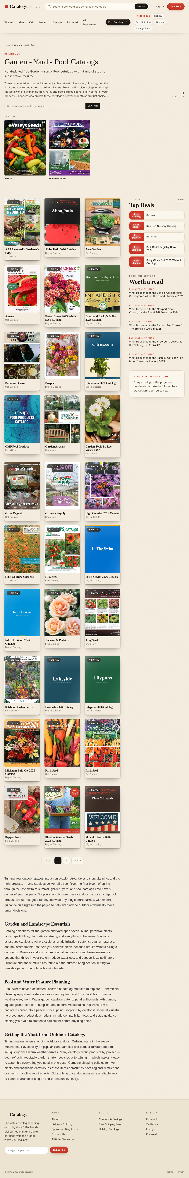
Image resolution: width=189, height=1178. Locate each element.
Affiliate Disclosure (63, 1139)
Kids (31, 22)
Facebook (152, 1119)
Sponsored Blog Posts (65, 1129)
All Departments (91, 22)
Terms (170, 1171)
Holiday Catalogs (109, 1129)
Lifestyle (56, 22)
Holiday (158, 15)
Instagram (152, 1129)
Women (8, 22)
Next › (77, 860)
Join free (176, 6)
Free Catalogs (116, 22)
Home (43, 22)
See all (181, 199)
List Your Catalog (62, 1124)
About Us (57, 1119)
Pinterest (151, 1134)
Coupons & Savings (110, 1119)
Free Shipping (143, 22)
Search (141, 6)
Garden (160, 22)
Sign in (160, 6)
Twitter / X (152, 1124)
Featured (72, 22)
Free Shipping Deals (111, 1124)
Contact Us (58, 1134)
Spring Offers (143, 28)
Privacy (181, 1171)
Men (21, 22)
